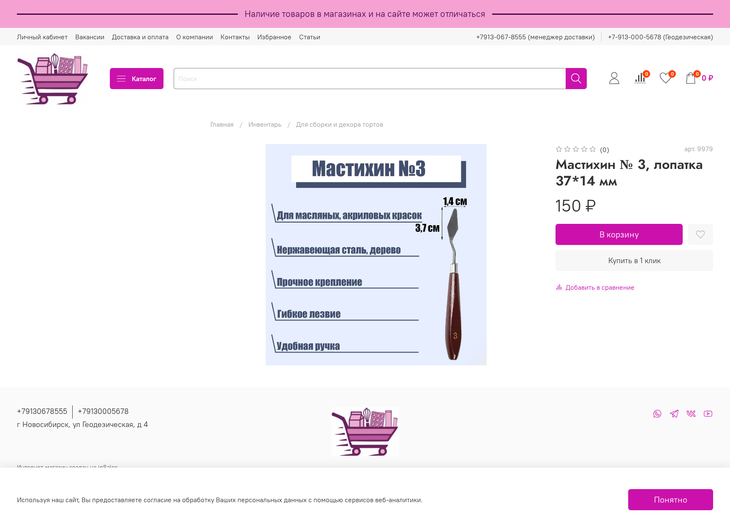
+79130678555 (42, 411)
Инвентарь (264, 124)
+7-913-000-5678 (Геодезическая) (660, 37)
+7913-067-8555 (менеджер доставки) (535, 37)
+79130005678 (103, 411)
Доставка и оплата (140, 37)
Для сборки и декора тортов (339, 124)
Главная (222, 124)
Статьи (309, 37)
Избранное (274, 37)
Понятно (670, 499)
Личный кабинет (42, 37)
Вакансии (89, 37)
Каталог (144, 78)
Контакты (235, 37)
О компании (194, 37)
